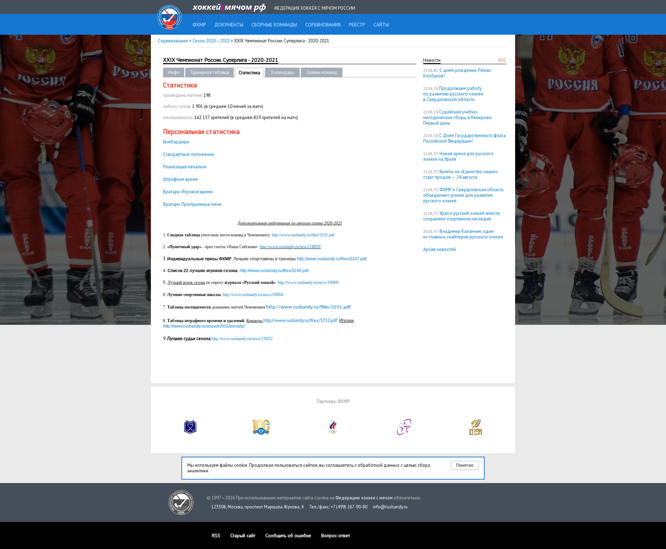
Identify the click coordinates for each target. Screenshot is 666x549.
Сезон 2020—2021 (211, 41)
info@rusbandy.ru (390, 507)
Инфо (174, 72)
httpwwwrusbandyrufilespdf (331, 258)
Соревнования (173, 41)
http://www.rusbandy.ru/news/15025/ (242, 338)
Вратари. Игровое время (188, 192)
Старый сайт (242, 535)
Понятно (464, 465)
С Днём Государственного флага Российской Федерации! (464, 138)
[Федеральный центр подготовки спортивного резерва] (404, 434)
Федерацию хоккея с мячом (364, 498)
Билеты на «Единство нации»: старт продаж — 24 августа (460, 174)
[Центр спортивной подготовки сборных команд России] (475, 434)
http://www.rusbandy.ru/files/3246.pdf (274, 270)
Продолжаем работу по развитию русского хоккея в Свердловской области (453, 93)
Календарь (282, 72)
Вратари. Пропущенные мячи (192, 204)
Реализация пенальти (184, 167)
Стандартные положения (188, 154)
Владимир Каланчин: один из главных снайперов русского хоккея (463, 234)
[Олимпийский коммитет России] (333, 434)
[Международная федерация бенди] (190, 434)
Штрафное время (180, 179)
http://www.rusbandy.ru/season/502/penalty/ (204, 326)
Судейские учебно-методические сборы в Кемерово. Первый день (457, 117)
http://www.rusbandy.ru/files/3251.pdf (308, 307)
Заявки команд (321, 72)
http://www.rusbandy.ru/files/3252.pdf (300, 320)
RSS (502, 60)
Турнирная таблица (209, 72)
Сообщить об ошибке (288, 535)
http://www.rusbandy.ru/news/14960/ (308, 282)
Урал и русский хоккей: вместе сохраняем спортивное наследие (461, 216)
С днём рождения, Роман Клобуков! (457, 73)
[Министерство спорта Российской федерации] (261, 434)
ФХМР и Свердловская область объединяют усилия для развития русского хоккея (463, 195)
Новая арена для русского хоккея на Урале (458, 156)
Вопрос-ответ (335, 535)
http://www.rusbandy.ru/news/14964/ (253, 294)
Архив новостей (439, 249)
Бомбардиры (176, 142)
